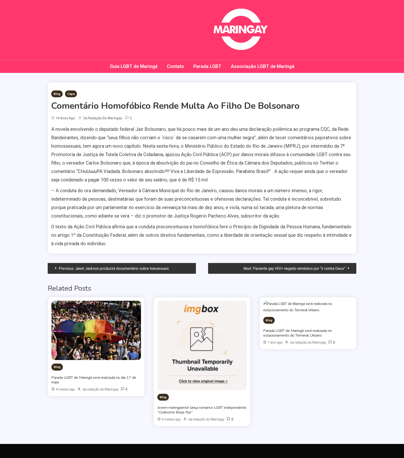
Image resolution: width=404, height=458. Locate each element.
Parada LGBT (207, 66)
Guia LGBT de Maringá (134, 66)
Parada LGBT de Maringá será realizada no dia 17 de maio (93, 380)
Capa (71, 94)
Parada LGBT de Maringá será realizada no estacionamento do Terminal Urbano (297, 333)
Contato (175, 66)
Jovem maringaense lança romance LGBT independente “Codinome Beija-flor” (201, 410)
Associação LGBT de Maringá (262, 66)
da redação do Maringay (102, 118)
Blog (57, 94)
